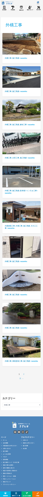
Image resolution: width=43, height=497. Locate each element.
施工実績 (15, 58)
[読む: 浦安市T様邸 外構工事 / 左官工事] (21, 280)
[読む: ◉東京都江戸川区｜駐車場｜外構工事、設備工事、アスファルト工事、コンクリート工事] (21, 77)
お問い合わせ (7, 448)
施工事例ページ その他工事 (11, 462)
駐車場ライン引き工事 (28, 191)
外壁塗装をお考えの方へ (10, 445)
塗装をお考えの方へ (29, 443)
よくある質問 (7, 454)
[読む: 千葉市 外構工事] (21, 247)
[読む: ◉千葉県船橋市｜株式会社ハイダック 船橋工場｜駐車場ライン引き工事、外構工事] (21, 176)
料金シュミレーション (9, 479)
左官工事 (15, 158)
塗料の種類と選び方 (9, 468)
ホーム (5, 440)
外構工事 (8, 58)
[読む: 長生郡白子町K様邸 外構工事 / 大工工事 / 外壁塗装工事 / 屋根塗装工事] (21, 212)
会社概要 (5, 443)
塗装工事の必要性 (8, 465)
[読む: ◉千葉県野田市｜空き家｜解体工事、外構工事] (21, 44)
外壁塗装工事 (10, 226)
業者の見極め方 (7, 473)
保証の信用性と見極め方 (10, 470)
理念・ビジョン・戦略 (9, 476)
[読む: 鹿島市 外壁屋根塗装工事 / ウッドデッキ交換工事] (21, 347)
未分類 (25, 448)
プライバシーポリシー (9, 484)
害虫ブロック (7, 482)
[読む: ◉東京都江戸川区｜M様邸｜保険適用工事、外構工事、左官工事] (21, 143)
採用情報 (5, 459)
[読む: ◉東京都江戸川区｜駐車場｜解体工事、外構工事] (21, 110)
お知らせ (25, 440)
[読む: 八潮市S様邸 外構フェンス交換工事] (21, 313)
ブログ (5, 457)
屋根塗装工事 (17, 361)
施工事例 (5, 451)
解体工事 (23, 124)
